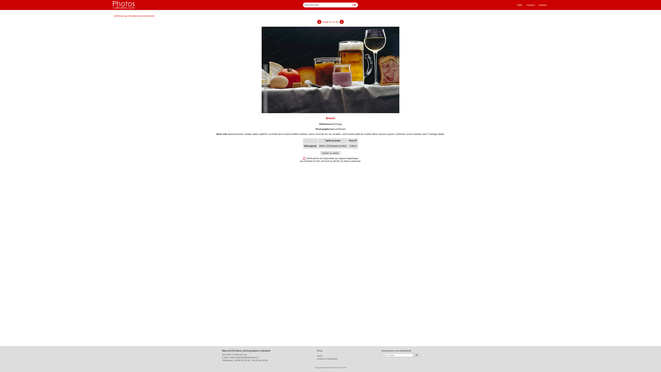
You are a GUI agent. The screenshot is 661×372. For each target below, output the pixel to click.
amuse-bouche (235, 134)
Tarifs (519, 5)
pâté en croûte (363, 134)
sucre (409, 134)
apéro (256, 134)
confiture (400, 134)
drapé (441, 134)
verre (311, 134)
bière (374, 134)
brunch (287, 134)
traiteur (303, 134)
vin (329, 134)
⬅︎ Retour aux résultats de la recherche (134, 16)
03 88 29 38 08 (242, 360)
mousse (382, 134)
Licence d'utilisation (327, 359)
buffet (295, 134)
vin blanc (336, 134)
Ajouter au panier (330, 153)
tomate (417, 134)
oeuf (424, 134)
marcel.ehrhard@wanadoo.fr (244, 357)
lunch (280, 134)
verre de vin (321, 134)
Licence (530, 5)
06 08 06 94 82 (260, 360)
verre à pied (348, 134)
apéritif (263, 134)
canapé (248, 134)
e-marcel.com (240, 354)
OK (354, 4)
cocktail (273, 134)
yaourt (391, 134)
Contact (543, 5)
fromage (432, 134)
